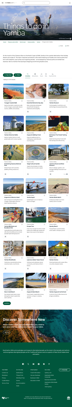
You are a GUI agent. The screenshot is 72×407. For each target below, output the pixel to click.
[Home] (9, 2)
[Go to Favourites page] (69, 2)
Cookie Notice (5, 380)
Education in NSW (35, 380)
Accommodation (20, 383)
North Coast (23, 42)
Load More (7, 303)
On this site (19, 369)
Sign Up (6, 332)
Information (34, 369)
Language (64, 369)
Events (18, 380)
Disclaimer (5, 375)
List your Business (35, 375)
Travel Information (35, 372)
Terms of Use (5, 383)
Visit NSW (5, 369)
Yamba (38, 42)
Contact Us (5, 372)
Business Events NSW (50, 379)
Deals (17, 385)
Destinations (19, 372)
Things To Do (19, 375)
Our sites (47, 369)
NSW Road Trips (20, 378)
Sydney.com (48, 372)
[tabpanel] (36, 20)
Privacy (4, 378)
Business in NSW (34, 378)
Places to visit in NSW (13, 42)
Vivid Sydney (48, 386)
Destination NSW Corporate (49, 376)
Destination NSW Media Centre (51, 383)
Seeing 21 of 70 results (9, 79)
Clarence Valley (31, 42)
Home (4, 42)
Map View (8, 75)
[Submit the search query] (24, 2)
